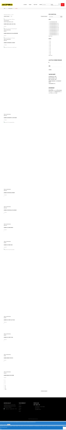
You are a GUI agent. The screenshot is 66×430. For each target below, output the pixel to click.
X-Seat (56, 92)
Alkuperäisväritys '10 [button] (54, 30)
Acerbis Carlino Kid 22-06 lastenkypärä (11, 33)
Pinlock (53, 91)
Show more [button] (50, 36)
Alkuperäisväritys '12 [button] (54, 33)
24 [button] (50, 41)
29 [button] (50, 45)
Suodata (50, 69)
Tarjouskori (51, 83)
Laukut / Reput (6, 21)
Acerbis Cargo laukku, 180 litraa (9, 24)
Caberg (54, 90)
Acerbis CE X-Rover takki (8, 417)
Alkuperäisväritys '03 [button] (54, 24)
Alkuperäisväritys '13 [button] (54, 34)
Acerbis (51, 90)
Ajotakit (5, 415)
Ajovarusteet (51, 76)
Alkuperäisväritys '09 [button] (54, 29)
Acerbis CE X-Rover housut (8, 342)
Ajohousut (5, 40)
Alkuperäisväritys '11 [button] (54, 31)
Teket (61, 91)
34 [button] (50, 51)
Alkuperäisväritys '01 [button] (54, 23)
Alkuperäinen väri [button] (53, 21)
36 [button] (50, 52)
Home (4, 8)
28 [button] (50, 44)
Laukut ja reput (10, 21)
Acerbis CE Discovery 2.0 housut (9, 42)
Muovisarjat (50, 91)
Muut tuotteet (52, 79)
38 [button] (50, 54)
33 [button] (50, 49)
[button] (7, 20)
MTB (56, 90)
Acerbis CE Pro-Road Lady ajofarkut (10, 267)
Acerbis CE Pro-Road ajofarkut (9, 192)
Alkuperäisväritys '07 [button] (54, 26)
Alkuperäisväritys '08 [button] (54, 27)
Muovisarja (59, 90)
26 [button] (50, 42)
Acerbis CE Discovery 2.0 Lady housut (10, 117)
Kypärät (5, 31)
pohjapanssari (57, 91)
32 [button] (50, 48)
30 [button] (50, 46)
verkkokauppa (10, 8)
